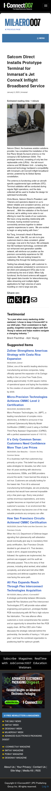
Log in (45, 786)
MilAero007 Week (14, 732)
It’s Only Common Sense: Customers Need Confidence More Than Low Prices (26, 443)
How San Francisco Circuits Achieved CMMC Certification (27, 520)
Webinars (25, 667)
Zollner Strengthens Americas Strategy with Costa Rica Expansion (27, 354)
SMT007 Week (12, 724)
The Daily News (13, 721)
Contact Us (39, 767)
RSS (38, 770)
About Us (9, 767)
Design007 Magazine (16, 757)
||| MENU (41, 38)
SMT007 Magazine (14, 750)
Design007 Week (13, 728)
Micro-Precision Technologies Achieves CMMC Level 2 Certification (27, 401)
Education (40, 663)
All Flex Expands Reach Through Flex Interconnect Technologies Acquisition (25, 586)
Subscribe (9, 658)
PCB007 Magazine (14, 754)
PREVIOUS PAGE (13, 29)
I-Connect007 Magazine (17, 746)
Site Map (15, 770)
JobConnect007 (20, 663)
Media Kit (28, 770)
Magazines (25, 658)
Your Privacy (24, 767)
